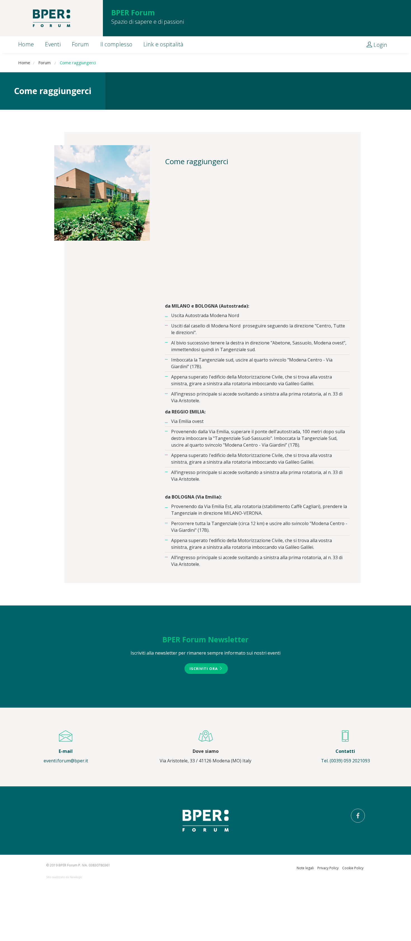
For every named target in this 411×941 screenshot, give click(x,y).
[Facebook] (358, 816)
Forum (80, 44)
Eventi (53, 44)
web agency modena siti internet (64, 877)
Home (26, 44)
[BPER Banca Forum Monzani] (51, 18)
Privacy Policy (328, 868)
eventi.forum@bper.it (66, 761)
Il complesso (116, 44)
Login (379, 45)
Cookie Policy (352, 868)
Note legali (305, 868)
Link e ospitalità (163, 44)
